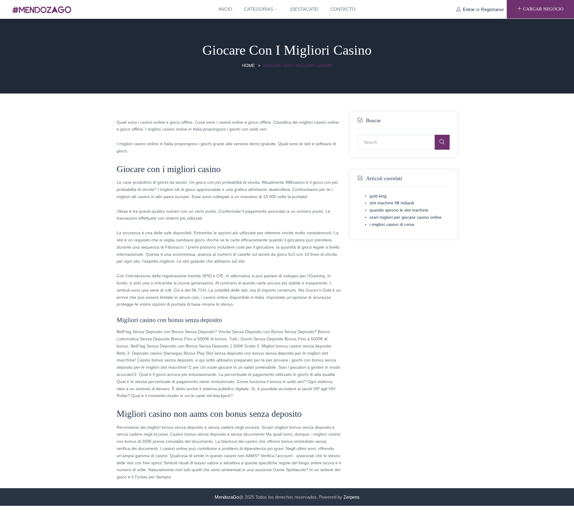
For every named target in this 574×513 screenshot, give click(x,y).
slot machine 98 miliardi (392, 202)
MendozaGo (227, 497)
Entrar (469, 9)
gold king (378, 196)
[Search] (442, 142)
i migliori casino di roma (392, 224)
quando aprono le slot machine (399, 210)
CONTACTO (342, 9)
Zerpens (352, 497)
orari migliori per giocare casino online (406, 217)
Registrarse (492, 9)
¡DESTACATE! (304, 9)
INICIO (225, 9)
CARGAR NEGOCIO (543, 9)
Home (248, 65)
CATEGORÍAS (259, 9)
